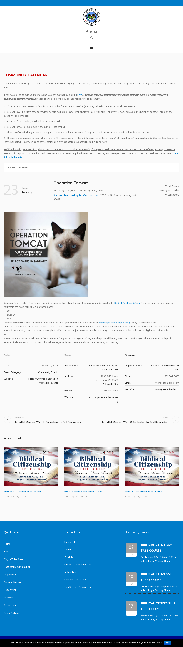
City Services (11, 575)
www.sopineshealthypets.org (103, 399)
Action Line (10, 605)
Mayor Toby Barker (14, 559)
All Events (173, 186)
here (79, 95)
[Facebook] (87, 31)
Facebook (69, 542)
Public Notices (11, 613)
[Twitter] (91, 31)
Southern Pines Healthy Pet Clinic (164, 368)
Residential (10, 590)
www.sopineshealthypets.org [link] (114, 323)
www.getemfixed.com (167, 390)
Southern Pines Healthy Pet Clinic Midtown (76, 195)
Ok (167, 643)
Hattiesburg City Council (17, 567)
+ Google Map (110, 384)
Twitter (68, 550)
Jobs (6, 552)
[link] (127, 303)
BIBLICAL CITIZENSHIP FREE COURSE (22, 491)
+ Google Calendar (169, 191)
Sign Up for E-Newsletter (77, 587)
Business (8, 598)
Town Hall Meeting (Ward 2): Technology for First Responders (135, 422)
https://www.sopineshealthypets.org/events (43, 381)
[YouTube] (95, 31)
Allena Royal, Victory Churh (155, 561)
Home (7, 544)
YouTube (69, 557)
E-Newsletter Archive (75, 580)
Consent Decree (12, 582)
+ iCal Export (172, 195)
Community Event (47, 372)
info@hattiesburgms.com (77, 565)
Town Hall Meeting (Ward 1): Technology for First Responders (48, 422)
